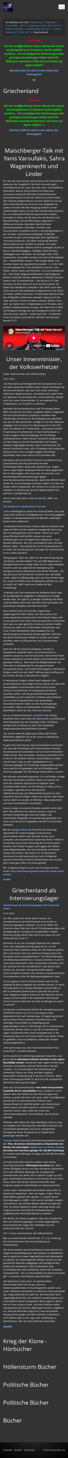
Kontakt (18, 1450)
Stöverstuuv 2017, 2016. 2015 (44, 25)
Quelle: (7, 879)
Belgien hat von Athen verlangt (47, 1147)
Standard (38, 715)
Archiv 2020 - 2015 (15, 25)
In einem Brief (11, 1140)
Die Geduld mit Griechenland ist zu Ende (25, 506)
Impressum (29, 1450)
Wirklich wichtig (14, 28)
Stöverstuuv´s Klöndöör (43, 22)
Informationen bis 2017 (38, 28)
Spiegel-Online (19, 829)
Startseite (7, 1450)
